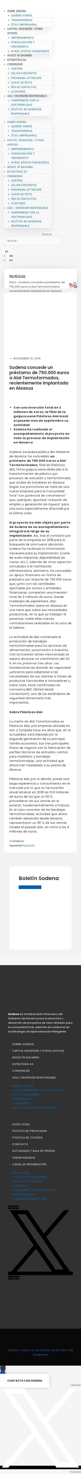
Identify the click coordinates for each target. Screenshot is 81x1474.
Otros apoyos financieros (30, 51)
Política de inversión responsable (26, 111)
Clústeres (18, 91)
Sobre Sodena (23, 1044)
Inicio (12, 282)
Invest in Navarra (19, 55)
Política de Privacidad (29, 1131)
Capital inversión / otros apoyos (38, 1051)
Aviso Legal (21, 1124)
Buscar (47, 234)
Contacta (20, 1144)
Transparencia (23, 1158)
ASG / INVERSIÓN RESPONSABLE (34, 1078)
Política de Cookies (27, 1138)
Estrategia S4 (16, 59)
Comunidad (21, 1071)
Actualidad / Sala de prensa (33, 1151)
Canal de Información (29, 1164)
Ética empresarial (24, 24)
